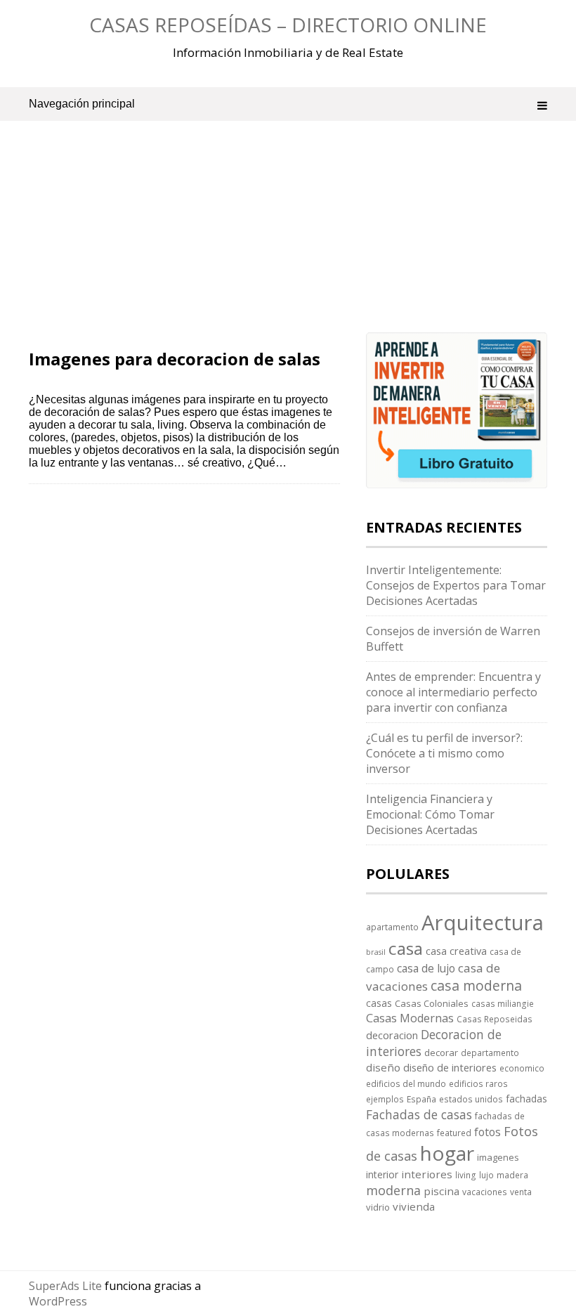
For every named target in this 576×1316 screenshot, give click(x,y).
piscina (441, 1191)
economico (521, 1068)
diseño (383, 1067)
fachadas (526, 1098)
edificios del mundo (406, 1083)
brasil (376, 952)
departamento (490, 1052)
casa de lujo (426, 968)
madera (512, 1174)
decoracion (392, 1035)
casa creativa (456, 951)
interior (382, 1174)
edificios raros (478, 1083)
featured (454, 1132)
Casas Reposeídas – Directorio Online (288, 24)
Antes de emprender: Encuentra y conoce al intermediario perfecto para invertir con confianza (453, 692)
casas (379, 1003)
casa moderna (476, 985)
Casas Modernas (410, 1018)
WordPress (58, 1301)
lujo (486, 1174)
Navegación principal (82, 104)
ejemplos (385, 1099)
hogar (447, 1153)
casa (405, 948)
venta (521, 1191)
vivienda (414, 1206)
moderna (393, 1190)
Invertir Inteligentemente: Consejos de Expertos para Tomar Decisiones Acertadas (456, 585)
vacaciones (484, 1191)
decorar (441, 1052)
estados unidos (471, 1099)
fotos (487, 1132)
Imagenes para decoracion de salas (174, 358)
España (421, 1099)
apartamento (392, 926)
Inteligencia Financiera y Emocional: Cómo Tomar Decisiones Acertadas (430, 814)
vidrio (378, 1207)
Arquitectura (482, 922)
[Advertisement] (184, 246)
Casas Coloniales (432, 1003)
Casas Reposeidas (494, 1018)
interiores (426, 1174)
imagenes (498, 1157)
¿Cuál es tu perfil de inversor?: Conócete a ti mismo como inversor (444, 753)
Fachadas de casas (419, 1114)
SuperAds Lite (65, 1286)
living (465, 1174)
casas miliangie (502, 1003)
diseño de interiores (450, 1067)
